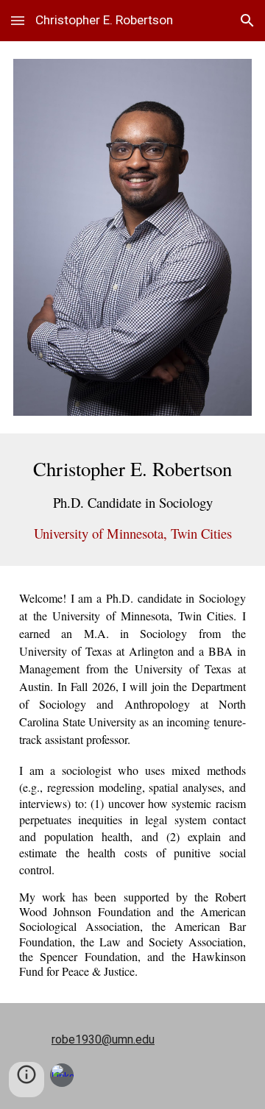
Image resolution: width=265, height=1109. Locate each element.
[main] (132, 499)
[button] (17, 20)
